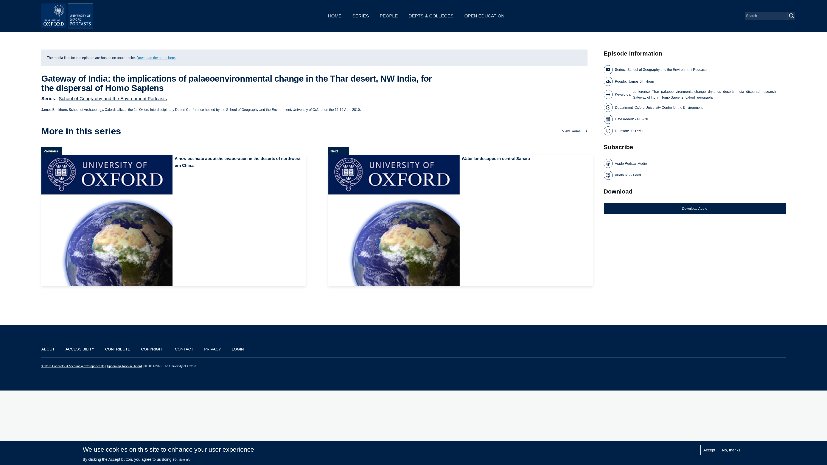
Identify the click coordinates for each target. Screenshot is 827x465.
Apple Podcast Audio (631, 163)
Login (238, 349)
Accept (709, 450)
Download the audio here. (156, 58)
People (389, 15)
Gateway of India (645, 97)
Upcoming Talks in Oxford (124, 366)
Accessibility (79, 349)
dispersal (753, 91)
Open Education (484, 15)
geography (705, 97)
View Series (571, 131)
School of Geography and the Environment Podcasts (113, 98)
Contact (184, 349)
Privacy (212, 349)
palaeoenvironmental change (683, 91)
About (48, 349)
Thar (655, 91)
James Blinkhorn (641, 81)
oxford (690, 97)
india (740, 91)
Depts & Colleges (431, 15)
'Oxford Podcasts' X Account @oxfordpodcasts (72, 366)
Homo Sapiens (672, 97)
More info (184, 459)
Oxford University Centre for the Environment (668, 107)
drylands (714, 91)
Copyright (152, 349)
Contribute (117, 349)
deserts (728, 91)
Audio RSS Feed (628, 175)
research (769, 91)
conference (641, 91)
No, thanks (731, 450)
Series (360, 15)
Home (335, 15)
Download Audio (694, 208)
